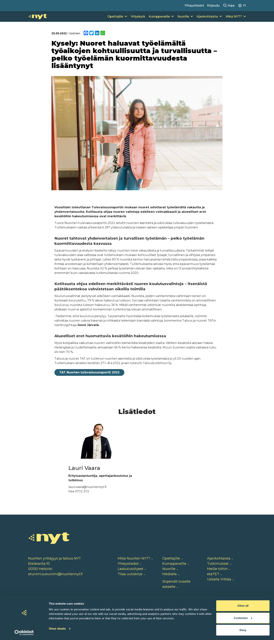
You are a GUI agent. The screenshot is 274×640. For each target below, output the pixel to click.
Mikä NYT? (234, 16)
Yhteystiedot (194, 5)
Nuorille (183, 16)
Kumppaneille (159, 16)
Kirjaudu (213, 5)
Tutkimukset (218, 564)
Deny (243, 630)
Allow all (242, 605)
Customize (241, 618)
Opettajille (115, 16)
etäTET (213, 574)
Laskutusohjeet (130, 569)
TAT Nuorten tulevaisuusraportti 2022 (89, 372)
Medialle (169, 574)
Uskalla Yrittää (219, 579)
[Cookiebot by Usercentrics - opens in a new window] (24, 633)
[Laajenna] (126, 16)
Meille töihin (217, 569)
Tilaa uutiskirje (130, 574)
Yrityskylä (138, 16)
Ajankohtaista (207, 16)
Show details (57, 628)
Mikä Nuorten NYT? (134, 558)
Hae (231, 6)
